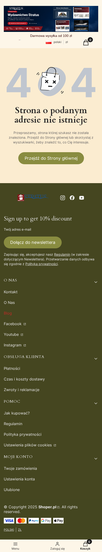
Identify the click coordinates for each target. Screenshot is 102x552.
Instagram (13, 345)
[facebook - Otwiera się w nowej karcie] (72, 198)
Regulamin (62, 254)
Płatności (12, 368)
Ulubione (12, 489)
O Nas (9, 302)
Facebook (13, 323)
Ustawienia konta (19, 479)
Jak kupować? (17, 413)
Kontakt (11, 291)
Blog (8, 313)
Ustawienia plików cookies (28, 445)
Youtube (12, 334)
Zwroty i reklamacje (21, 389)
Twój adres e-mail (17, 229)
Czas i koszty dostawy (24, 379)
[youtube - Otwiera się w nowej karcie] (81, 198)
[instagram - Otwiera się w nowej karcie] (62, 198)
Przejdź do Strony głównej (51, 158)
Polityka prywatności (23, 434)
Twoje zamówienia (20, 468)
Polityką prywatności (41, 264)
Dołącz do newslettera (32, 242)
